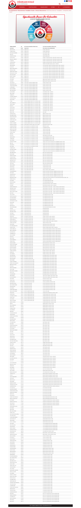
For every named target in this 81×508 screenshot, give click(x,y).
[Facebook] (65, 1)
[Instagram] (69, 1)
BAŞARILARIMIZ (44, 7)
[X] (67, 1)
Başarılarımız (14, 10)
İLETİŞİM (53, 7)
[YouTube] (71, 1)
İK (58, 7)
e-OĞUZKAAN (66, 7)
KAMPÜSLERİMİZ (32, 7)
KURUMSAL (22, 7)
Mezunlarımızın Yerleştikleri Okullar (26, 10)
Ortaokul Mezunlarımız (40, 10)
